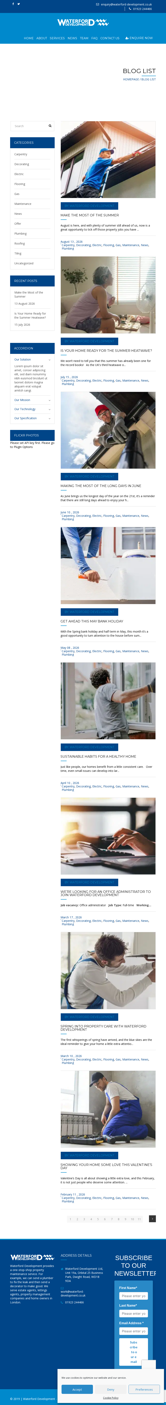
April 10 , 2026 (70, 783)
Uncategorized (23, 263)
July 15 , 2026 (69, 377)
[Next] (152, 1218)
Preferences (144, 1389)
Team (84, 38)
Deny (110, 1389)
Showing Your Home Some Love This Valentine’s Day (106, 1166)
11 (139, 1219)
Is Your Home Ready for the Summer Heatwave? (106, 351)
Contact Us (109, 38)
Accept (77, 1389)
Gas (118, 245)
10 (132, 1219)
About (41, 38)
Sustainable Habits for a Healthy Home (98, 756)
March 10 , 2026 (71, 1056)
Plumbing (68, 248)
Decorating (83, 245)
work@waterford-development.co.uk (73, 1293)
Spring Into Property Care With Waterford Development (103, 1028)
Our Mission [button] (22, 400)
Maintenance (130, 245)
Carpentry (68, 245)
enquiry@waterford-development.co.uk (126, 4)
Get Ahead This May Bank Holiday (92, 621)
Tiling (17, 253)
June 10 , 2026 (70, 512)
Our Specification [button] (25, 418)
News (72, 38)
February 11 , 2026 (73, 1194)
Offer (17, 223)
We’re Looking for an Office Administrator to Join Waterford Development (106, 893)
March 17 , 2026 (71, 917)
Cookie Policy (110, 1398)
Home (29, 38)
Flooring (108, 245)
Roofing (19, 243)
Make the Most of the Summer (90, 215)
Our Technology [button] (24, 409)
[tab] (32, 359)
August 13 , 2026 (72, 241)
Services (57, 38)
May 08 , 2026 (70, 647)
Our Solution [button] (22, 359)
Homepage (131, 79)
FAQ (94, 38)
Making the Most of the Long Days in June (101, 486)
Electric (97, 245)
